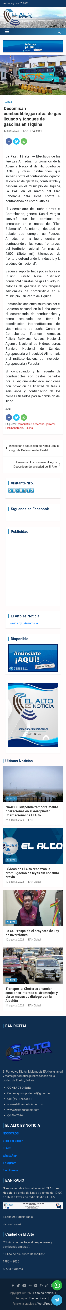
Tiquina (28, 427)
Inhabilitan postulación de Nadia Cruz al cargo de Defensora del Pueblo (34, 448)
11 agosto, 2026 (15, 1005)
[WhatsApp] (24, 141)
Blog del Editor (13, 1141)
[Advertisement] (33, 570)
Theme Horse (37, 1298)
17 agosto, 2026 (15, 881)
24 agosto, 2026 (15, 819)
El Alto (11, 798)
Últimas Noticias (19, 761)
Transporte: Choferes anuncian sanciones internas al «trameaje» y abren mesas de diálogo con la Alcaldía (32, 995)
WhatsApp (10, 1155)
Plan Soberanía (14, 427)
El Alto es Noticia (43, 1293)
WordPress (44, 1303)
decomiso (38, 424)
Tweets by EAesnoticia (23, 623)
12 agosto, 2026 (15, 939)
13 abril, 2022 (11, 130)
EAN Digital (34, 881)
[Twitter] (16, 141)
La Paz (8, 102)
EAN (25, 130)
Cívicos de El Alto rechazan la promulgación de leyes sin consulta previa (32, 873)
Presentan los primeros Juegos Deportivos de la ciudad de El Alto (35, 464)
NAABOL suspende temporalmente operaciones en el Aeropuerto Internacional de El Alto (32, 811)
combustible (25, 424)
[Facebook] (9, 141)
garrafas (50, 424)
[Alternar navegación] (7, 31)
